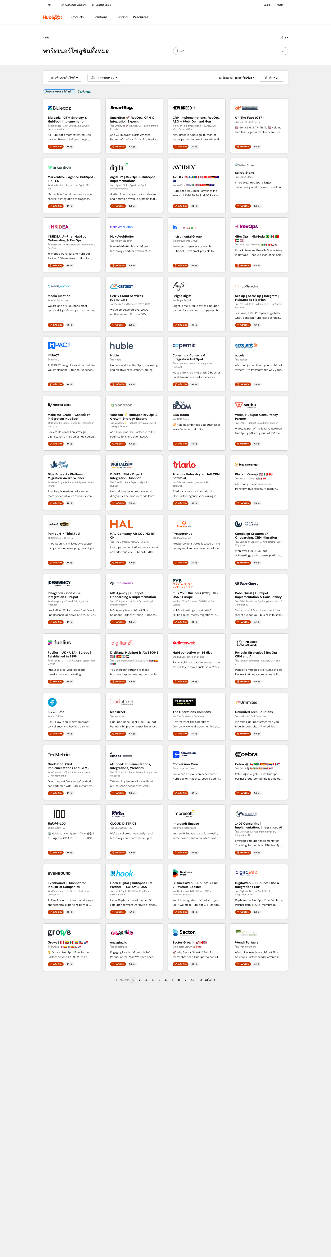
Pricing (122, 17)
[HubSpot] (52, 17)
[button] (284, 37)
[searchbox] (230, 51)
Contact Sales (103, 5)
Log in (267, 5)
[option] (63, 78)
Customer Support (75, 5)
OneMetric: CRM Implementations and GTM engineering (67, 766)
